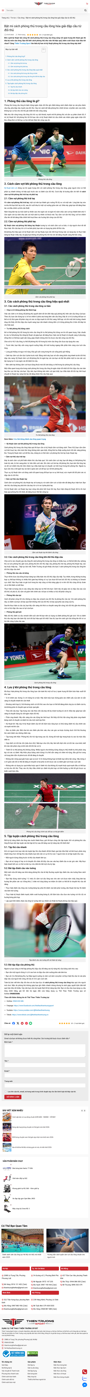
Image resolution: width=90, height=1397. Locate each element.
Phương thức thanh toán (10, 1374)
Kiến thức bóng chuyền (61, 1377)
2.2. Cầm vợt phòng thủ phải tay (18, 66)
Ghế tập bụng (32, 1371)
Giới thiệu (5, 1365)
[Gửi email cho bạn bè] (22, 1023)
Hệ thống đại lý (7, 1368)
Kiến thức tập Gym (60, 1368)
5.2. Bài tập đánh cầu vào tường (18, 90)
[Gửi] (85, 10)
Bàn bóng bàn (32, 1374)
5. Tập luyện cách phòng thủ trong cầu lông (21, 83)
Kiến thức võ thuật (60, 1374)
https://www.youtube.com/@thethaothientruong (32, 1010)
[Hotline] (82, 1371)
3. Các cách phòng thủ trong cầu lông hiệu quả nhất (23, 70)
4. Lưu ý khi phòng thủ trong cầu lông (18, 80)
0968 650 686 (18, 1001)
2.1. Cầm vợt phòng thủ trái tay (17, 63)
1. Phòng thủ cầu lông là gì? (15, 56)
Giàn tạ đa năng (33, 1368)
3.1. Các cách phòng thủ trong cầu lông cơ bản (22, 73)
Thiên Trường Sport (22, 43)
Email (7, 1071)
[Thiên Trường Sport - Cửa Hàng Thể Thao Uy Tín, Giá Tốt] (45, 4)
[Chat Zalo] (82, 1378)
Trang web (8, 1081)
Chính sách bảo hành (9, 1377)
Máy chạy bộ (32, 1377)
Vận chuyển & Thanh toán (10, 1371)
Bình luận (8, 1042)
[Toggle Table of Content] (42, 50)
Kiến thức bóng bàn (60, 1365)
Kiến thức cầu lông (60, 1371)
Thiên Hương (21, 34)
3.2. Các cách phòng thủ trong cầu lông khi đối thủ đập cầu (26, 76)
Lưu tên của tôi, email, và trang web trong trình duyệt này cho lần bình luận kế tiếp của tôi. (42, 1092)
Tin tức (13, 18)
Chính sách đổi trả (8, 1379)
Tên (6, 1061)
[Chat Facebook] (82, 1385)
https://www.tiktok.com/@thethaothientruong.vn (30, 1015)
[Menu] (3, 10)
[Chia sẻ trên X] (18, 1023)
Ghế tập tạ (31, 1365)
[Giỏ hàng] (87, 4)
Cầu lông (21, 18)
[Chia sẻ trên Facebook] (13, 1023)
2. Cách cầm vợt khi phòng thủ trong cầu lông (21, 60)
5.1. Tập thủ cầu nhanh (15, 87)
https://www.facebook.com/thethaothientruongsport (34, 1006)
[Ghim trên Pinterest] (26, 1023)
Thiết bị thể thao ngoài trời (37, 1379)
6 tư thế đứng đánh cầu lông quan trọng (30, 439)
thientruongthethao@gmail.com (15, 1345)
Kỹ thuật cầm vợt (10, 188)
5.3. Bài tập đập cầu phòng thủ (17, 93)
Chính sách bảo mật (8, 1382)
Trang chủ (5, 18)
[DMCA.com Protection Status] (32, 1354)
